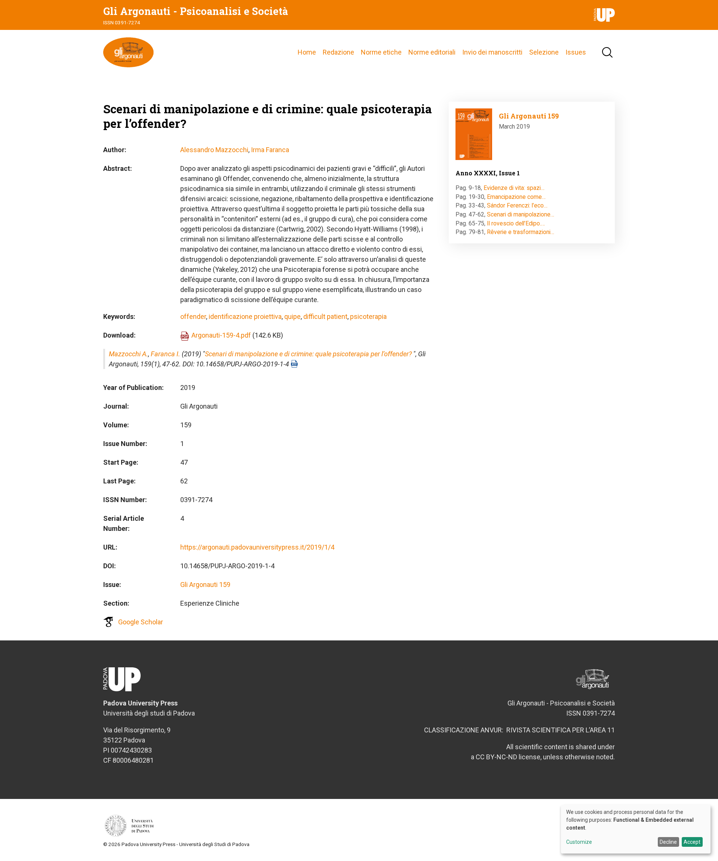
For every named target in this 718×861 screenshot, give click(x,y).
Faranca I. (165, 354)
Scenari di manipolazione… (520, 214)
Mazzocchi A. (128, 354)
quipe (292, 316)
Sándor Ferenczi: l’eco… (517, 205)
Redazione (338, 52)
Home (307, 52)
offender (193, 316)
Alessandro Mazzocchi (214, 150)
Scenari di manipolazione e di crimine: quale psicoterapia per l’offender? (308, 354)
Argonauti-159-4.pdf (221, 335)
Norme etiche (381, 52)
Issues (575, 52)
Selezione (544, 52)
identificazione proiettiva (245, 316)
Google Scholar (140, 622)
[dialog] (636, 829)
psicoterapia (368, 316)
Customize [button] (579, 842)
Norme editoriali (431, 52)
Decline (668, 842)
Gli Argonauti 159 (205, 584)
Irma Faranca (270, 150)
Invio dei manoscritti (492, 52)
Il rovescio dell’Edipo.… (516, 223)
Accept (692, 842)
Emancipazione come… (516, 196)
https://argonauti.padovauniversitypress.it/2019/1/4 (257, 547)
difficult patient (325, 316)
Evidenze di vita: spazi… (514, 187)
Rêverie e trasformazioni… (520, 232)
